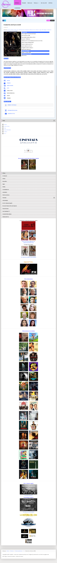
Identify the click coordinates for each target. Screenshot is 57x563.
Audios (5, 124)
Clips (5, 128)
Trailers (24, 2)
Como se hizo (6, 126)
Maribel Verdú (22, 29)
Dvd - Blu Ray (44, 2)
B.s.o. (5, 133)
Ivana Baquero (9, 31)
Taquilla (36, 2)
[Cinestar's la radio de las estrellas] (28, 140)
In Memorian (17, 8)
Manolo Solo (32, 29)
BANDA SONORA (10, 85)
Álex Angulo (44, 29)
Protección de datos (11, 556)
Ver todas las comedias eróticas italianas (28, 257)
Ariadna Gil (27, 29)
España (12, 29)
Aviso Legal (5, 556)
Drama (9, 29)
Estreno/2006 (15, 31)
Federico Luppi (38, 29)
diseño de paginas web (44, 554)
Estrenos (17, 2)
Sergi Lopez (16, 29)
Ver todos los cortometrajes (28, 512)
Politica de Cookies (19, 556)
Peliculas (30, 2)
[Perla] (27, 12)
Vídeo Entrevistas (7, 129)
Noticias (50, 2)
